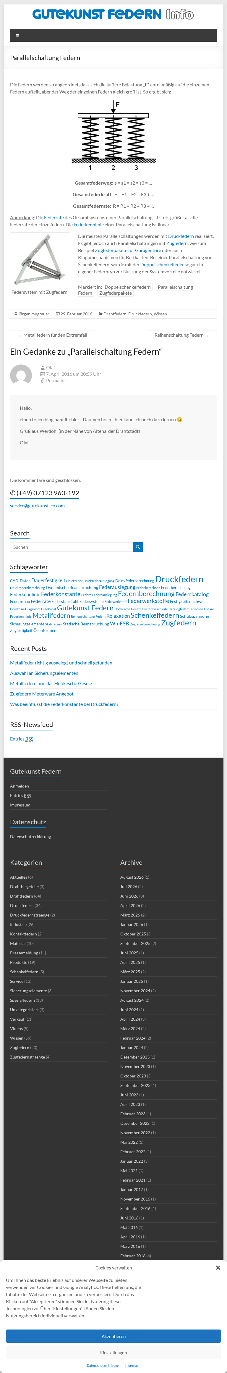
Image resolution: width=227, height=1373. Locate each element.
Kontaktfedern (23, 933)
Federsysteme (92, 601)
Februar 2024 (132, 1037)
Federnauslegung (104, 595)
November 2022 (135, 1132)
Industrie (18, 924)
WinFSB (119, 623)
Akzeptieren (114, 1336)
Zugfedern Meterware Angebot (42, 693)
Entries (21, 738)
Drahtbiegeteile (24, 886)
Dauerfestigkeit (48, 580)
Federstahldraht (65, 601)
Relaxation (118, 616)
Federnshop (20, 601)
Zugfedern (177, 243)
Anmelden (19, 785)
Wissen (160, 313)
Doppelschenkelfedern (128, 287)
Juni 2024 (129, 1009)
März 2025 (130, 971)
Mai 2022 (129, 1142)
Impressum (132, 1365)
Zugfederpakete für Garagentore (128, 250)
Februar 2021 (132, 1179)
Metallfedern (51, 615)
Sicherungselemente (27, 624)
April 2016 (130, 1236)
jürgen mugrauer (34, 313)
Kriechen (196, 609)
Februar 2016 (132, 1255)
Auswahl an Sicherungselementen (44, 673)
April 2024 (130, 1019)
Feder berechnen (148, 588)
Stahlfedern (53, 624)
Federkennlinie (89, 224)
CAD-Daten (20, 580)
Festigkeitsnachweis (188, 601)
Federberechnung (176, 587)
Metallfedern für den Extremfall (52, 335)
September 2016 (135, 1208)
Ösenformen (44, 630)
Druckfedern (181, 236)
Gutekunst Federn (85, 607)
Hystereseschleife (155, 609)
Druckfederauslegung (98, 581)
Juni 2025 (129, 952)
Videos (16, 1028)
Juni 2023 (129, 1094)
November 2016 (135, 1198)
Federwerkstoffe (148, 600)
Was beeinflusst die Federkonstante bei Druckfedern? (64, 704)
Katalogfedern (179, 609)
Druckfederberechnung (134, 580)
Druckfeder (74, 581)
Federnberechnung (146, 594)
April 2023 (130, 1104)
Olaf (50, 367)
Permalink (56, 380)
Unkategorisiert (24, 1009)
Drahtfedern (115, 313)
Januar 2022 (131, 1161)
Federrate (54, 217)
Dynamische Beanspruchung (72, 587)
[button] (218, 1268)
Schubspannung (194, 616)
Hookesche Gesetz (127, 609)
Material (18, 943)
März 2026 (130, 914)
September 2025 (135, 943)
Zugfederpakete (115, 293)
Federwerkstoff (116, 602)
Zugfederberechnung (145, 624)
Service (16, 981)
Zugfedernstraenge (27, 1056)
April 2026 (130, 905)
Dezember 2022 (135, 1123)
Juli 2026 (128, 886)
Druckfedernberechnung (27, 588)
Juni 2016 (129, 1217)
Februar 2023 (132, 1113)
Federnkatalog (192, 594)
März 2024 (130, 1028)
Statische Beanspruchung (86, 623)
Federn (86, 595)
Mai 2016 (129, 1227)
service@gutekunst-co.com (37, 505)
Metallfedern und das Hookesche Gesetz (51, 683)
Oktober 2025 (133, 933)
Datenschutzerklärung (103, 1365)
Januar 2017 (131, 1189)
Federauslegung (117, 587)
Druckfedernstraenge (29, 914)
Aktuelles (18, 877)
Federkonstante (60, 593)
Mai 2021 (129, 1170)
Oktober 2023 (133, 1075)
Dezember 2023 (135, 1056)
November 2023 (135, 1066)
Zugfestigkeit (21, 630)
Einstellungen (113, 1352)
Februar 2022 (132, 1151)
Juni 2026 (129, 895)
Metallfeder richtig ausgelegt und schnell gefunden (61, 662)
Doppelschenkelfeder (162, 264)
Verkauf (17, 1019)
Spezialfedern (22, 1000)
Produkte (18, 962)
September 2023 (135, 1085)
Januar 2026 (131, 924)
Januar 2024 (131, 1047)
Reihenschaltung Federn (182, 335)
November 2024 (135, 990)
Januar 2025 (131, 981)
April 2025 (130, 962)
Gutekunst (48, 609)
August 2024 (132, 1000)
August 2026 (132, 877)
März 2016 (130, 1246)
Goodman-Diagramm (25, 609)
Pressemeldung (24, 952)
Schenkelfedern (155, 615)
